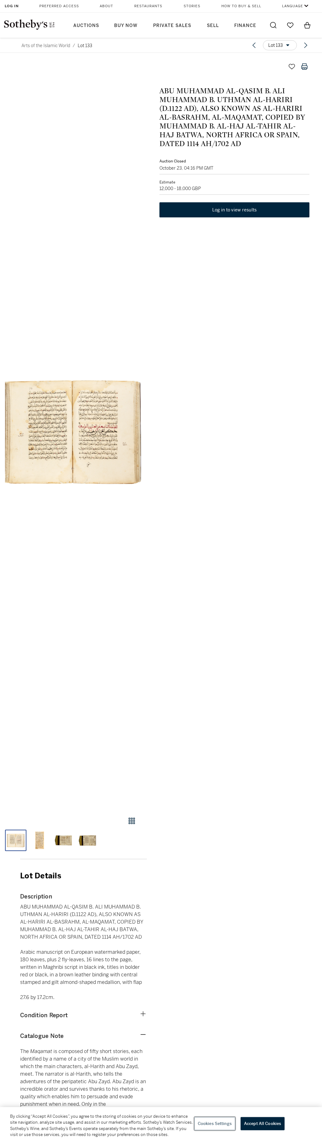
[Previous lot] (254, 45)
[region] (161, 1124)
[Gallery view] (132, 821)
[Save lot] (292, 67)
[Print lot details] (304, 67)
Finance (245, 25)
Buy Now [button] (125, 25)
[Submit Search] (273, 25)
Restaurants (148, 6)
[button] (73, 432)
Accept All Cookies (262, 1123)
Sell (213, 25)
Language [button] (292, 6)
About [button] (106, 6)
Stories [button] (192, 6)
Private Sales (172, 25)
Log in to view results (234, 210)
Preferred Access (59, 6)
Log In (12, 6)
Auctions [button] (86, 25)
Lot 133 (85, 45)
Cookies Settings (215, 1123)
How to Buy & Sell (241, 6)
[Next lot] (305, 45)
